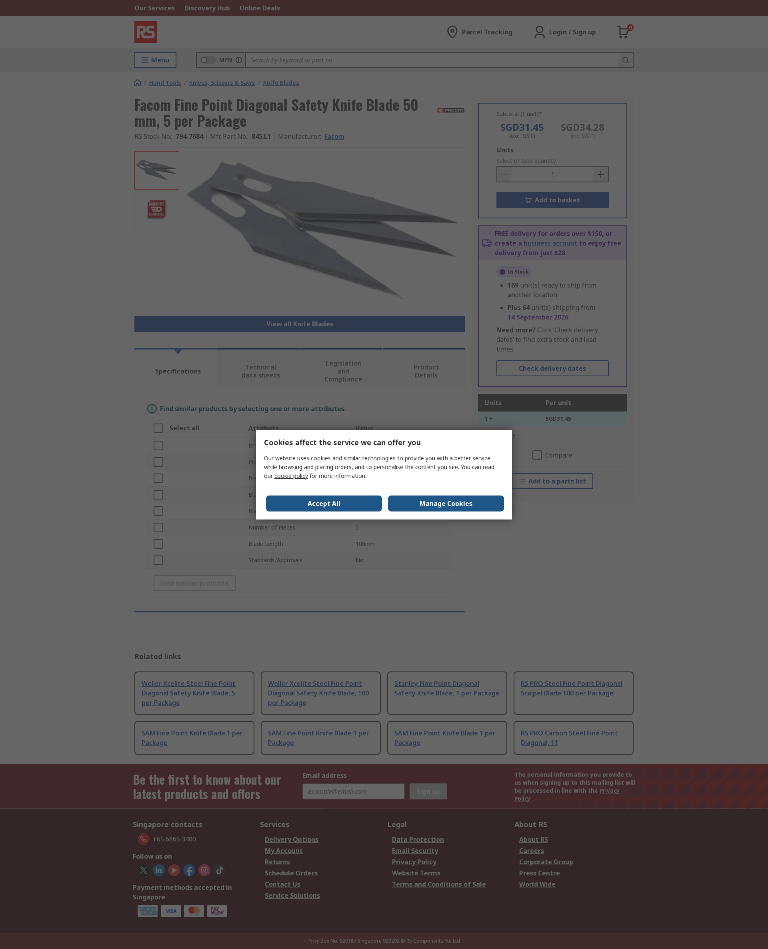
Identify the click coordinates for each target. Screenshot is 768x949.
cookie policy (291, 475)
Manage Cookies (446, 503)
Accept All (324, 503)
